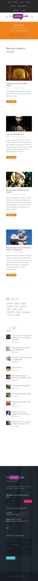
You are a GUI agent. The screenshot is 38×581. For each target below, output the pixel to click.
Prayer (18, 312)
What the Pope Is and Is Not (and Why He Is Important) (18, 249)
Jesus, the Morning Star (15, 134)
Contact (15, 10)
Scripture (10, 315)
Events (28, 2)
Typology (17, 315)
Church (24, 303)
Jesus (9, 309)
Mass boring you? (17, 367)
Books (16, 2)
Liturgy (15, 309)
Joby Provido (15, 88)
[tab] (9, 328)
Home (9, 2)
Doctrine (10, 306)
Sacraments (26, 312)
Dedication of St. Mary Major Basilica (16, 84)
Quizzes (13, 6)
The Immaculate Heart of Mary (21, 394)
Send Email (10, 558)
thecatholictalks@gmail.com (19, 521)
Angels (17, 303)
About (22, 2)
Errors (16, 306)
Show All (10, 303)
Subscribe (28, 501)
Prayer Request (23, 6)
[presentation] (10, 328)
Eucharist (23, 306)
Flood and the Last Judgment (21, 385)
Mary (20, 309)
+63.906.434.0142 (16, 519)
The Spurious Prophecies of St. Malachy (17, 191)
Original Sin (11, 312)
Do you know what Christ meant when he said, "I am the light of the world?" (22, 337)
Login (24, 10)
